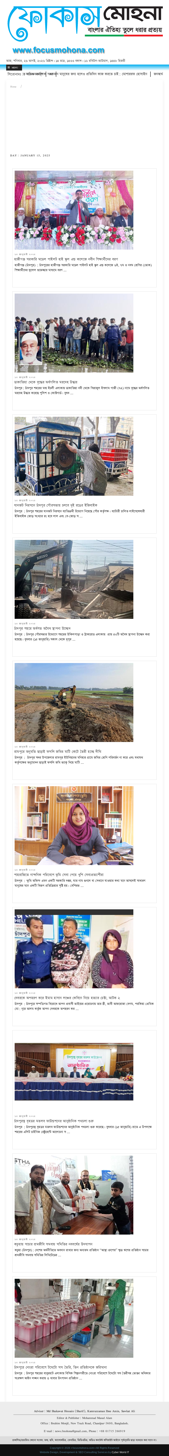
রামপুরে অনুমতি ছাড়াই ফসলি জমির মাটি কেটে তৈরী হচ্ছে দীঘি (57, 751)
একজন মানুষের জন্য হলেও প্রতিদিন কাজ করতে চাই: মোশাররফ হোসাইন (66, 74)
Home (13, 86)
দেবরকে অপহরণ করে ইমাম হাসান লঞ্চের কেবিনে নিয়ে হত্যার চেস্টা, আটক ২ (67, 998)
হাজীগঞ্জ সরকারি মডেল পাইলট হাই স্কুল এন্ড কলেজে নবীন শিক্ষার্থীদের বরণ (66, 259)
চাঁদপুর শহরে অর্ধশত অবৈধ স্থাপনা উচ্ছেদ (42, 628)
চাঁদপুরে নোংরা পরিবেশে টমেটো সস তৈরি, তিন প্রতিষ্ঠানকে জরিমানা (60, 1367)
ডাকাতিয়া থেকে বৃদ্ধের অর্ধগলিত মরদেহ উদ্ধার (45, 382)
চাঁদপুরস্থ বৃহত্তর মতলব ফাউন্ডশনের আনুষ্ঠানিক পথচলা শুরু (54, 1121)
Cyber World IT (120, 1452)
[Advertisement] (84, 123)
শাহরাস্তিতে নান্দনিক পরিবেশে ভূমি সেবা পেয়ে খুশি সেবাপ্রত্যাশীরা (58, 874)
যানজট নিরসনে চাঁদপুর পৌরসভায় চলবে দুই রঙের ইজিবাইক (55, 505)
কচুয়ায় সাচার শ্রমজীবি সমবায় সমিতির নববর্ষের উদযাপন (53, 1244)
